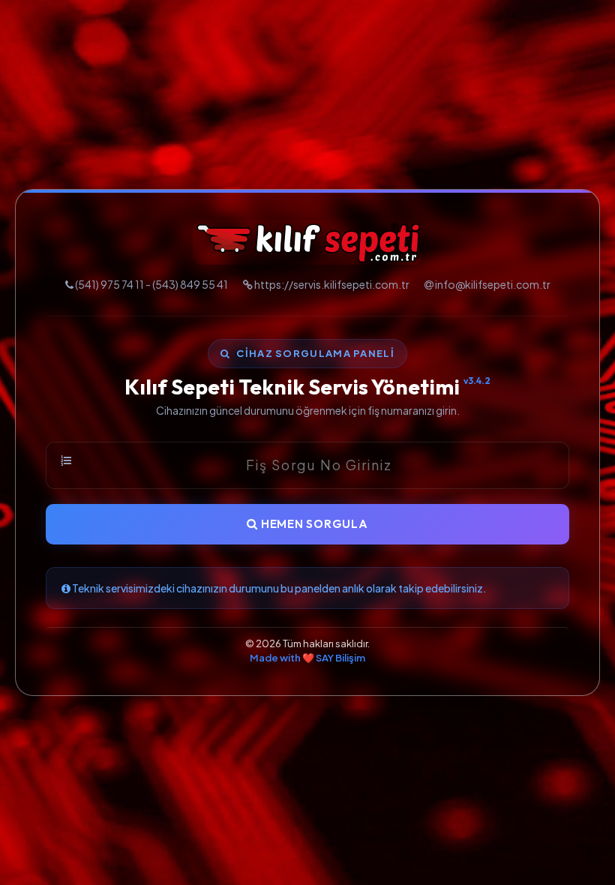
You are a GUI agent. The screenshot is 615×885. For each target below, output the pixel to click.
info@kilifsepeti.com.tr (492, 284)
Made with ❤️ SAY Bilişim (307, 658)
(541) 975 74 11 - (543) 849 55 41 (151, 284)
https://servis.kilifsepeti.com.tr (332, 284)
